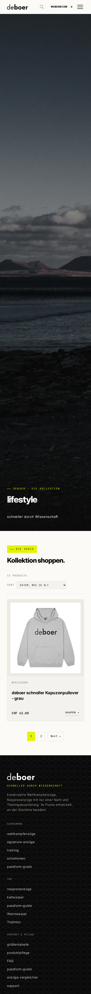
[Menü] (80, 7)
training (13, 850)
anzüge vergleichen (22, 977)
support (13, 986)
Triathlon (14, 922)
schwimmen (16, 858)
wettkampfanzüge (21, 834)
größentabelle (18, 944)
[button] (42, 7)
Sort (10, 584)
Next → (56, 736)
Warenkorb (61, 7)
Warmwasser (17, 914)
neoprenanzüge (19, 889)
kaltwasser (15, 897)
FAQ (10, 961)
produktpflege (18, 953)
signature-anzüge (21, 842)
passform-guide (19, 866)
